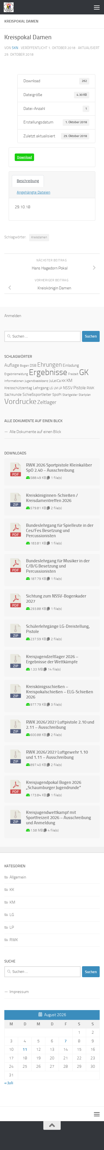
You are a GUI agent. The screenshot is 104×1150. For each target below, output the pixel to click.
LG (51, 388)
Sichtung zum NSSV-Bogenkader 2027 (56, 598)
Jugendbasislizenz (36, 381)
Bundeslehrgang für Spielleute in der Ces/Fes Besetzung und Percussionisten (59, 530)
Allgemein (18, 877)
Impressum (19, 991)
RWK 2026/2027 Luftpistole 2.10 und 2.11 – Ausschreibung (60, 725)
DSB (33, 365)
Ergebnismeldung (16, 374)
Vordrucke (20, 401)
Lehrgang (41, 387)
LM (56, 388)
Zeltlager (46, 402)
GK (84, 372)
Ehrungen (49, 364)
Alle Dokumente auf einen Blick (35, 431)
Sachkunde (13, 394)
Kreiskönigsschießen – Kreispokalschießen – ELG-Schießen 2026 (59, 692)
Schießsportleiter (37, 394)
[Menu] (97, 7)
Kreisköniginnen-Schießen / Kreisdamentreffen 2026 (52, 498)
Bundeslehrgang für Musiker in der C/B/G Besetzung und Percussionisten (58, 566)
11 (25, 1049)
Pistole (79, 387)
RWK (90, 388)
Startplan (85, 395)
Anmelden (12, 315)
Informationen (14, 381)
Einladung (71, 365)
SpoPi (57, 394)
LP (60, 388)
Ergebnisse (48, 372)
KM (69, 380)
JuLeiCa (55, 381)
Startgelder (70, 395)
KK (64, 381)
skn (15, 48)
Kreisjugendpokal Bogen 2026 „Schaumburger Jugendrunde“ (53, 785)
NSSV (68, 387)
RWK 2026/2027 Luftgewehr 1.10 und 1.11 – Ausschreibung (57, 755)
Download (24, 157)
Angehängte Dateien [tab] (33, 192)
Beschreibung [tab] (28, 181)
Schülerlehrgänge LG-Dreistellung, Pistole (58, 629)
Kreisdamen (39, 237)
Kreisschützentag (18, 388)
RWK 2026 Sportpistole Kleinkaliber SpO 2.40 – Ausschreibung (59, 467)
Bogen (24, 366)
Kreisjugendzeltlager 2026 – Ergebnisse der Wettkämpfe (52, 659)
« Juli (8, 1082)
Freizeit (73, 374)
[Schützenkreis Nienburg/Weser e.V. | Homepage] (10, 7)
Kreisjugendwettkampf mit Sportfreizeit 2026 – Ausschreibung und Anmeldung (58, 817)
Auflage (11, 365)
